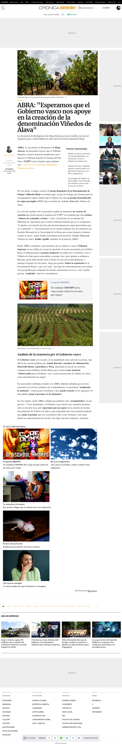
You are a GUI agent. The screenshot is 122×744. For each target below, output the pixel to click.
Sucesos (6, 723)
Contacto (66, 708)
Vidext (27, 2)
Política (6, 708)
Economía (6, 700)
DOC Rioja (87, 606)
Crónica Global (71, 2)
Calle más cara (50, 2)
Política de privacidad (72, 723)
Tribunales (29, 606)
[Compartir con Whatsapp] (62, 738)
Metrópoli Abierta (100, 2)
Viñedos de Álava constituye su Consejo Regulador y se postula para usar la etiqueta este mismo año (79, 157)
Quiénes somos (69, 700)
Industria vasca (13, 2)
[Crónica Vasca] (61, 8)
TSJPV (36, 606)
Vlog (21, 2)
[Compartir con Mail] (79, 738)
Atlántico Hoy (111, 2)
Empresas (20, 100)
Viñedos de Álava (69, 606)
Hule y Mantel (38, 723)
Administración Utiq (71, 727)
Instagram (97, 712)
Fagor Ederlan (60, 2)
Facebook (96, 700)
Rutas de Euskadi (10, 731)
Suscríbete (67, 704)
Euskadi (79, 606)
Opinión (6, 716)
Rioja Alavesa (56, 606)
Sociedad (6, 712)
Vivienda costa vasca (37, 2)
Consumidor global (41, 719)
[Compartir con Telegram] (73, 738)
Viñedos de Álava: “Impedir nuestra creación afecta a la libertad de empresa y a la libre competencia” (79, 169)
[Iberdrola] (71, 14)
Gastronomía (8, 727)
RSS (63, 716)
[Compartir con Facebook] (50, 738)
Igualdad (6, 735)
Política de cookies (71, 719)
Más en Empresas (10, 616)
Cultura (6, 719)
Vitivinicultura (45, 606)
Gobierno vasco (18, 606)
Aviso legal (67, 712)
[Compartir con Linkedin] (68, 738)
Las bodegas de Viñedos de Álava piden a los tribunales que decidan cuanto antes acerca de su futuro (79, 182)
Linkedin (96, 708)
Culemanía (80, 2)
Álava (9, 606)
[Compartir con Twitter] (56, 738)
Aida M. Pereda (9, 155)
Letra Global (89, 2)
